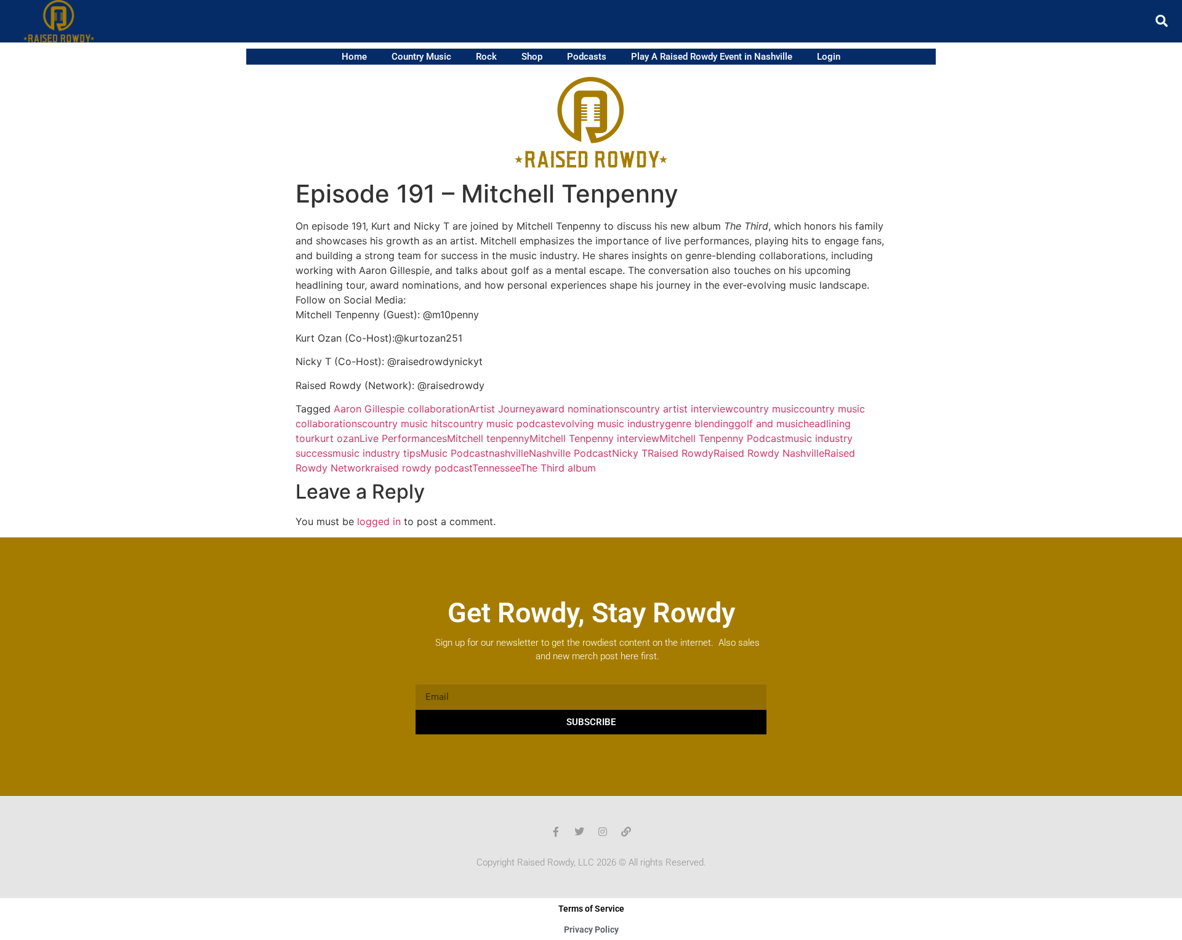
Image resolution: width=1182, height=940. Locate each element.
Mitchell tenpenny (488, 438)
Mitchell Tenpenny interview (594, 438)
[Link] (626, 832)
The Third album (558, 468)
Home (354, 56)
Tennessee (496, 468)
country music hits (405, 423)
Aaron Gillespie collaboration (401, 409)
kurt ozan (337, 438)
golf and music (768, 423)
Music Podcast (454, 453)
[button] (1161, 21)
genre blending (699, 423)
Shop (531, 56)
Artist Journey (502, 409)
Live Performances (403, 438)
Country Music (421, 56)
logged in (379, 521)
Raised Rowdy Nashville (769, 453)
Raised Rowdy (681, 453)
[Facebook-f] (556, 832)
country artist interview (678, 409)
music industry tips (376, 453)
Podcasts (586, 56)
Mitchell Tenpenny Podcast (722, 438)
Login (828, 56)
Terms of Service (591, 909)
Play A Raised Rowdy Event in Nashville (711, 56)
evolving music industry (610, 423)
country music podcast (501, 423)
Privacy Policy (591, 929)
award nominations (580, 409)
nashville (509, 453)
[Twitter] (579, 832)
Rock (486, 56)
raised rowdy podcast (421, 468)
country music (766, 409)
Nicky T (630, 453)
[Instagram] (603, 832)
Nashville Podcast (570, 453)
